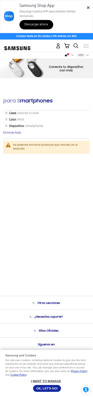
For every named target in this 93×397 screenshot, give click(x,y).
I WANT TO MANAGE (46, 381)
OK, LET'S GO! (47, 388)
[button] (72, 55)
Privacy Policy (79, 371)
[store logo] (17, 44)
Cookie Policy (18, 374)
